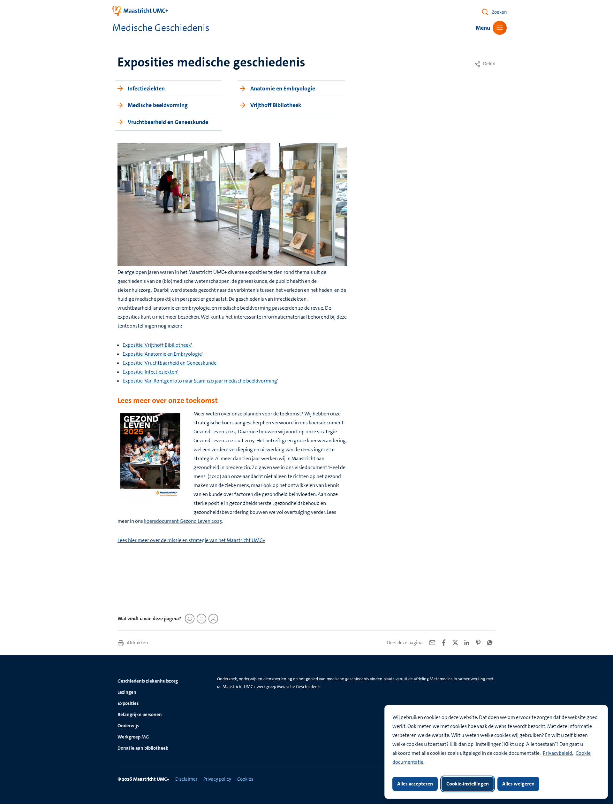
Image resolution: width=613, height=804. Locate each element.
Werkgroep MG (133, 737)
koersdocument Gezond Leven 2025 (183, 521)
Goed (189, 619)
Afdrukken (137, 642)
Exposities (128, 703)
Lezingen (126, 692)
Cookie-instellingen (467, 783)
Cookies (245, 779)
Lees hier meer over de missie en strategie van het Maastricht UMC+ (191, 540)
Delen (489, 63)
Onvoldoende (212, 619)
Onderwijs (128, 726)
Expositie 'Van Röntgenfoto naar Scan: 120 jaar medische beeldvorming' (200, 380)
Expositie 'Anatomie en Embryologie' (163, 354)
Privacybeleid (557, 753)
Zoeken (499, 12)
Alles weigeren (518, 783)
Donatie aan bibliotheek (142, 748)
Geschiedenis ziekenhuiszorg (147, 681)
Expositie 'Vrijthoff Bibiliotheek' (157, 345)
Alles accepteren (415, 783)
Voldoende (200, 619)
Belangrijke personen (139, 714)
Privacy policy (217, 779)
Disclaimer (186, 779)
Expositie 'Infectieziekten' (150, 371)
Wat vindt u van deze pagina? (149, 618)
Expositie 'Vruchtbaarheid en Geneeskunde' (170, 362)
